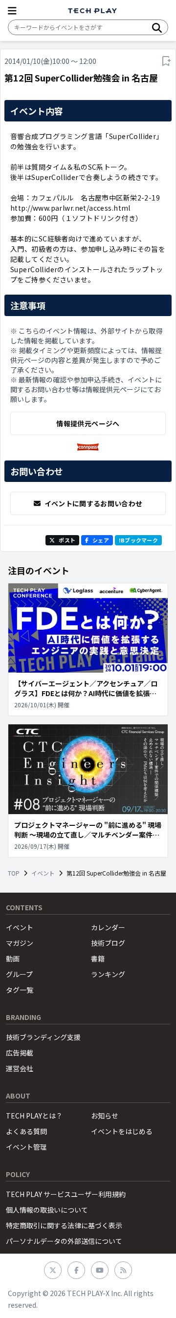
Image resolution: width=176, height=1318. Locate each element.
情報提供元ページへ (87, 423)
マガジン (19, 943)
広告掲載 (19, 1053)
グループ (19, 974)
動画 (13, 958)
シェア (100, 540)
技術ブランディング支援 (43, 1037)
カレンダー (108, 927)
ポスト (67, 540)
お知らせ (104, 1115)
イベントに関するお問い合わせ (93, 503)
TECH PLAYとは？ (34, 1115)
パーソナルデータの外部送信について (64, 1241)
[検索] (157, 27)
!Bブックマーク (138, 540)
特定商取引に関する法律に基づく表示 (64, 1225)
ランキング (108, 974)
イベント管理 (26, 1147)
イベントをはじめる (122, 1131)
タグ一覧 (19, 990)
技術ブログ (108, 943)
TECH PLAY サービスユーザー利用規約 (66, 1194)
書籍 (98, 958)
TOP (14, 873)
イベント (43, 873)
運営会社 (19, 1068)
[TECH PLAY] (92, 11)
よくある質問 (26, 1131)
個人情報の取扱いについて (47, 1210)
